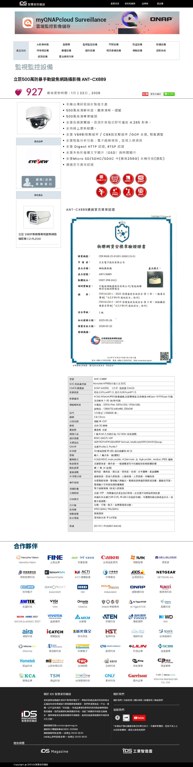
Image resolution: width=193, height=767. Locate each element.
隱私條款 (138, 700)
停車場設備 (43, 50)
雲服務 (66, 44)
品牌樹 (145, 4)
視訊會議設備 (113, 50)
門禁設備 (114, 44)
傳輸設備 (137, 50)
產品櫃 (160, 4)
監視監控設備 (90, 44)
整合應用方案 (66, 56)
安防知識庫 (130, 4)
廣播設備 (66, 50)
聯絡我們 (158, 700)
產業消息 (115, 4)
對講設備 (161, 44)
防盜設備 (137, 44)
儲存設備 (90, 50)
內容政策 (128, 700)
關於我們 (117, 700)
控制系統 (161, 50)
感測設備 (42, 56)
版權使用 (148, 700)
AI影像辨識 (43, 44)
